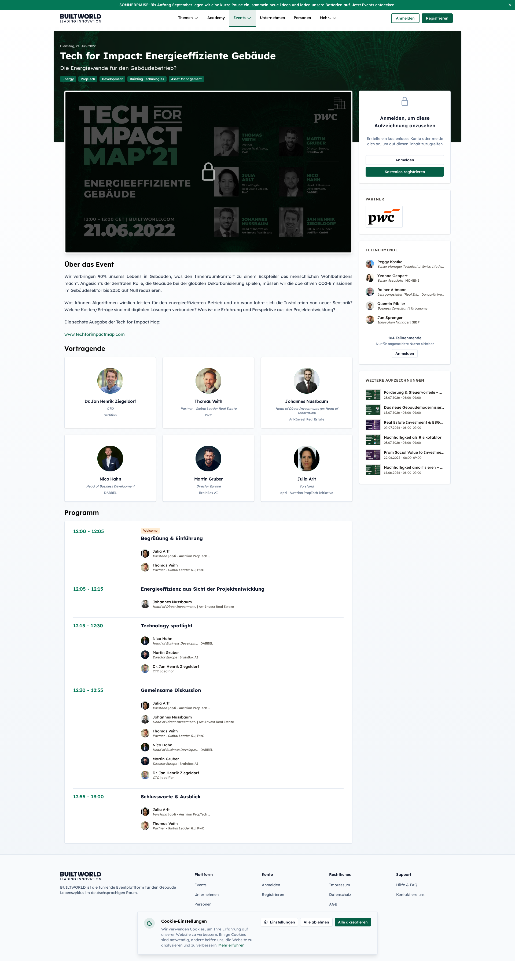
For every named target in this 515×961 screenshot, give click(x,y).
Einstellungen (282, 922)
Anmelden (405, 18)
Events (239, 17)
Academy (216, 17)
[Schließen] (510, 5)
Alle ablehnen (316, 922)
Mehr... (325, 17)
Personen (302, 17)
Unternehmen (272, 17)
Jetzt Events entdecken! (374, 4)
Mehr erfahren (231, 945)
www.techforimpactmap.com (94, 334)
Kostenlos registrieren (405, 171)
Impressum (339, 884)
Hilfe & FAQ (406, 884)
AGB (333, 904)
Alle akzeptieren (353, 922)
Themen (185, 17)
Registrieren (437, 18)
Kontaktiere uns (410, 894)
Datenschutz (340, 894)
